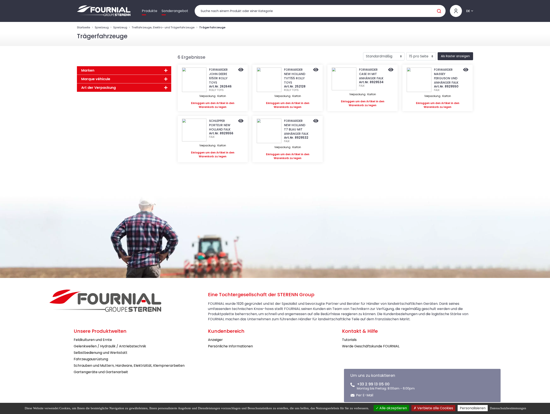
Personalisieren (473, 408)
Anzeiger (215, 339)
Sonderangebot (175, 10)
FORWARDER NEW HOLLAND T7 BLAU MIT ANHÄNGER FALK (296, 127)
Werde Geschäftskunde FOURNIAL (370, 346)
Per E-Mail (364, 395)
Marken (87, 70)
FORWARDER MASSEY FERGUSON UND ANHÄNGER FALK (446, 76)
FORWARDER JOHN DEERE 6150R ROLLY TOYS (218, 76)
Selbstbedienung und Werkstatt (100, 352)
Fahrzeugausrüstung (91, 359)
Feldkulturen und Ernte (93, 339)
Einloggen (198, 103)
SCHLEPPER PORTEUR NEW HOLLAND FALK (220, 125)
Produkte (149, 10)
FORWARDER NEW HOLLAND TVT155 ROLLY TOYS (294, 76)
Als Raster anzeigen (455, 56)
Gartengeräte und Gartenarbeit (101, 372)
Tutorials (349, 339)
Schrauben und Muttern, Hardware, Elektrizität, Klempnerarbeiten (129, 365)
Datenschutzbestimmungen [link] (508, 408)
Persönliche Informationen (230, 346)
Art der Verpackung (98, 87)
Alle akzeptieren (393, 408)
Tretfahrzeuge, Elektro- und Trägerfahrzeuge (163, 27)
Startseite (83, 27)
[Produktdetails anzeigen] (241, 70)
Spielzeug (102, 27)
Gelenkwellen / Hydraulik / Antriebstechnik (110, 346)
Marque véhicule (95, 79)
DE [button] (468, 11)
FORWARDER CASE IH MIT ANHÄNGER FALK (371, 73)
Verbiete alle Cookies (434, 408)
